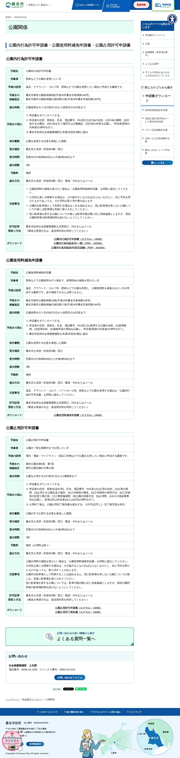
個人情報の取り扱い (75, 712)
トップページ (12, 699)
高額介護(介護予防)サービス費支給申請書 (157, 120)
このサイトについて (49, 712)
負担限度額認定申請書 (156, 110)
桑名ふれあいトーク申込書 (157, 151)
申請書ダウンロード (155, 35)
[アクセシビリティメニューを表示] (172, 19)
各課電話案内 (35, 744)
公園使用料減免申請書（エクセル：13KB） (78, 415)
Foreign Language (115, 6)
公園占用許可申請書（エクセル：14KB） (78, 607)
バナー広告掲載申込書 (156, 130)
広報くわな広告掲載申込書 (157, 140)
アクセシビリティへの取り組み (107, 712)
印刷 (58, 689)
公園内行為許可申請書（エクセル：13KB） (78, 239)
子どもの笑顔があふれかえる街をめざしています (157, 74)
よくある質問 (152, 64)
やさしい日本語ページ (89, 5)
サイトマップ (135, 712)
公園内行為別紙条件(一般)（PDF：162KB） (79, 243)
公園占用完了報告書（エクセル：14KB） (78, 612)
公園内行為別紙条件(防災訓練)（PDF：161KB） (78, 247)
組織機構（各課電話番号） (156, 53)
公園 (147, 44)
